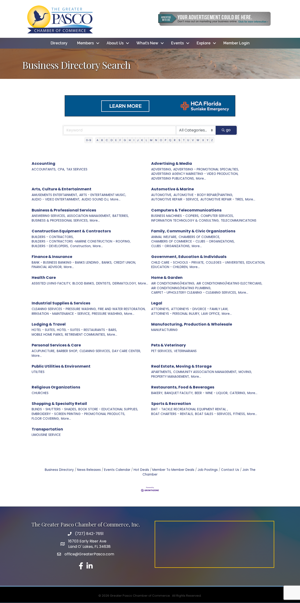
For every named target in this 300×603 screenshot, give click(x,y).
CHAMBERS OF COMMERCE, (199, 237)
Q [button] (170, 140)
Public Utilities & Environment (61, 366)
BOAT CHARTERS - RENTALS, (172, 414)
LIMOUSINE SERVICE (46, 435)
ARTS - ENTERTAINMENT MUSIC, (102, 195)
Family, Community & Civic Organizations (193, 231)
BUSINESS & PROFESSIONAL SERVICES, (60, 220)
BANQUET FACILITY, (179, 393)
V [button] (193, 140)
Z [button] (212, 140)
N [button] (156, 140)
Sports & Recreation (171, 403)
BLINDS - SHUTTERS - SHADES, (54, 409)
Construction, (80, 246)
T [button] (183, 140)
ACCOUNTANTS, (44, 169)
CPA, (61, 169)
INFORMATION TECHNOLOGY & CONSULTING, (185, 220)
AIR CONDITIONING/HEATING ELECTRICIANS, (229, 283)
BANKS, (107, 262)
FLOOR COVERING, (46, 418)
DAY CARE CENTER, (126, 351)
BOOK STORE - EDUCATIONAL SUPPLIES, (108, 409)
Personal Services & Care (56, 345)
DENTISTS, (103, 283)
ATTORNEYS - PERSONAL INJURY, (175, 313)
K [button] (142, 140)
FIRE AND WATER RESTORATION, (122, 309)
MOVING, (245, 372)
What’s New (147, 43)
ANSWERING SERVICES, (49, 216)
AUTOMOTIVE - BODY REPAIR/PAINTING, (203, 195)
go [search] (228, 130)
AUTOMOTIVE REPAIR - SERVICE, (175, 199)
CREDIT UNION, (125, 262)
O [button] (161, 140)
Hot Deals (141, 470)
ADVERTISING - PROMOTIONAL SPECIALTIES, (206, 169)
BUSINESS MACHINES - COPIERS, (175, 216)
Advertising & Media (171, 163)
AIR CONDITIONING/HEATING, (173, 283)
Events (177, 43)
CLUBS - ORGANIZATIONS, (170, 246)
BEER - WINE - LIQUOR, (211, 393)
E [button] (116, 140)
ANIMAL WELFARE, (164, 237)
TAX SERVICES (76, 169)
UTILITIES (38, 372)
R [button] (175, 140)
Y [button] (207, 140)
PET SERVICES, (161, 351)
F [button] (120, 140)
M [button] (151, 140)
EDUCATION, (255, 262)
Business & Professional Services (64, 210)
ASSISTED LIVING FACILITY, (51, 283)
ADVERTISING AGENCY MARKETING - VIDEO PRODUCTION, (194, 174)
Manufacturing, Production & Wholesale (191, 324)
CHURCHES (40, 393)
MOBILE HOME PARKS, (48, 334)
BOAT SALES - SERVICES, (213, 414)
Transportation (47, 429)
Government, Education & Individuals (188, 256)
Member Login (236, 43)
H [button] (130, 140)
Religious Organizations (56, 387)
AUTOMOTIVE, (161, 195)
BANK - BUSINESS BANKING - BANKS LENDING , (66, 262)
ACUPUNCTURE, (43, 351)
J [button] (138, 140)
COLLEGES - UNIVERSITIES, (225, 262)
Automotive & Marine (172, 189)
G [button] (125, 140)
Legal (156, 303)
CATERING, (238, 393)
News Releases (89, 470)
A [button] (97, 140)
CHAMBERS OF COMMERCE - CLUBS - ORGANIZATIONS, (193, 241)
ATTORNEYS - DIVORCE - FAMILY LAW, (199, 309)
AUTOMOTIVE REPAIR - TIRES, (222, 199)
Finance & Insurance (52, 256)
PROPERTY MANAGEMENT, (170, 376)
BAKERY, (157, 393)
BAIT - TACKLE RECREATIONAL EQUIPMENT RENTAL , (189, 409)
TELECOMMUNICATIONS (238, 220)
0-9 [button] (88, 140)
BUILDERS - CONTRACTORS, (53, 237)
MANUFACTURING (164, 330)
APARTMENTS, (161, 372)
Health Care (44, 277)
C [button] (107, 140)
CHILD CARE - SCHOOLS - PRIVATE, (177, 262)
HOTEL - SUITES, (44, 330)
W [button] (198, 140)
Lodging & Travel (49, 324)
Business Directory (59, 470)
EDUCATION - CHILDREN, (169, 267)
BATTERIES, (120, 216)
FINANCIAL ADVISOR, (47, 267)
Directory (59, 43)
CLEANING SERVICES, (95, 351)
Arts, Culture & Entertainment (61, 189)
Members (85, 43)
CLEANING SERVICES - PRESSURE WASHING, (64, 309)
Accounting (43, 163)
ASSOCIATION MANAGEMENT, (89, 216)
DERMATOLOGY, (124, 283)
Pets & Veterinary (168, 345)
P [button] (165, 140)
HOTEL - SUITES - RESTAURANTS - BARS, (87, 330)
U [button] (188, 140)
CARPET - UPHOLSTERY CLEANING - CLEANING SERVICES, (194, 292)
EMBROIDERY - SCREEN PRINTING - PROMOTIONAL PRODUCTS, (78, 414)
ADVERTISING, (161, 169)
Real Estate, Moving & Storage (181, 366)
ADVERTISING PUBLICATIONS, (173, 178)
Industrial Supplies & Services (61, 303)
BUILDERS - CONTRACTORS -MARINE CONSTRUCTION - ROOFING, (81, 241)
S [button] (179, 140)
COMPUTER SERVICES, (217, 216)
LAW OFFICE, (210, 313)
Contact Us (230, 470)
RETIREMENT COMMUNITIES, (85, 334)
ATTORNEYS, (160, 309)
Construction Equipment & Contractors (71, 231)
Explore (203, 43)
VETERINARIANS (185, 351)
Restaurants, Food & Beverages (182, 387)
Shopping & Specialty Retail (59, 403)
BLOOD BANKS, (83, 283)
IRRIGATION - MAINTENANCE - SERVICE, (61, 313)
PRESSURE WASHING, (107, 313)
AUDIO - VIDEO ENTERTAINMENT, (56, 199)
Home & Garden (167, 277)
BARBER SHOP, (67, 351)
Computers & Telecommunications (186, 210)
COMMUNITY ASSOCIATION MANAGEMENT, (205, 372)
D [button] (111, 140)
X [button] (203, 140)
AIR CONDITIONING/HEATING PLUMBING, (181, 288)
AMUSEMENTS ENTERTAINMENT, (55, 195)
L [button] (146, 140)
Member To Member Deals (173, 470)
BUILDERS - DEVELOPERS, (50, 246)
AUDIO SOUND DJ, (95, 199)
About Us (115, 43)
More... (201, 178)
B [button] (102, 140)
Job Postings (208, 470)
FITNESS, (239, 414)
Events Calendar (117, 470)
